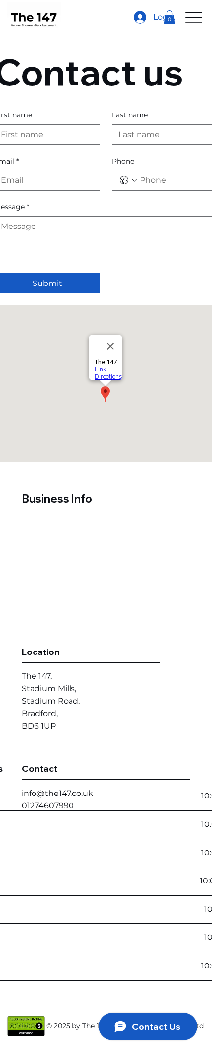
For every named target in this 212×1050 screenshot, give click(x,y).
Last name (130, 115)
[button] (169, 17)
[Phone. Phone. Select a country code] (128, 180)
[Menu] (194, 17)
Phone (123, 161)
